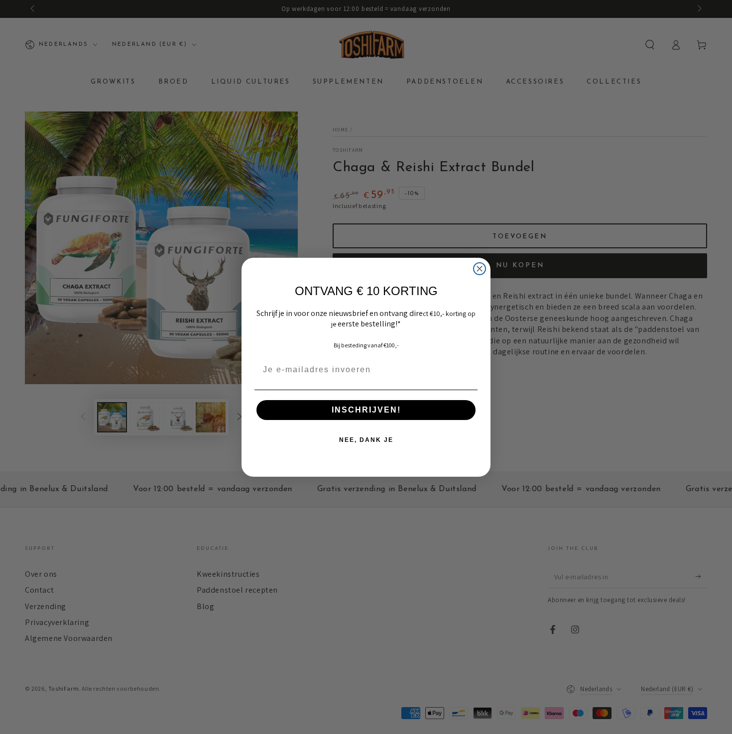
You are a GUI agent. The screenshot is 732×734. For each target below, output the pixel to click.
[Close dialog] (480, 269)
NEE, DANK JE (366, 439)
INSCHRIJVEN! (366, 410)
